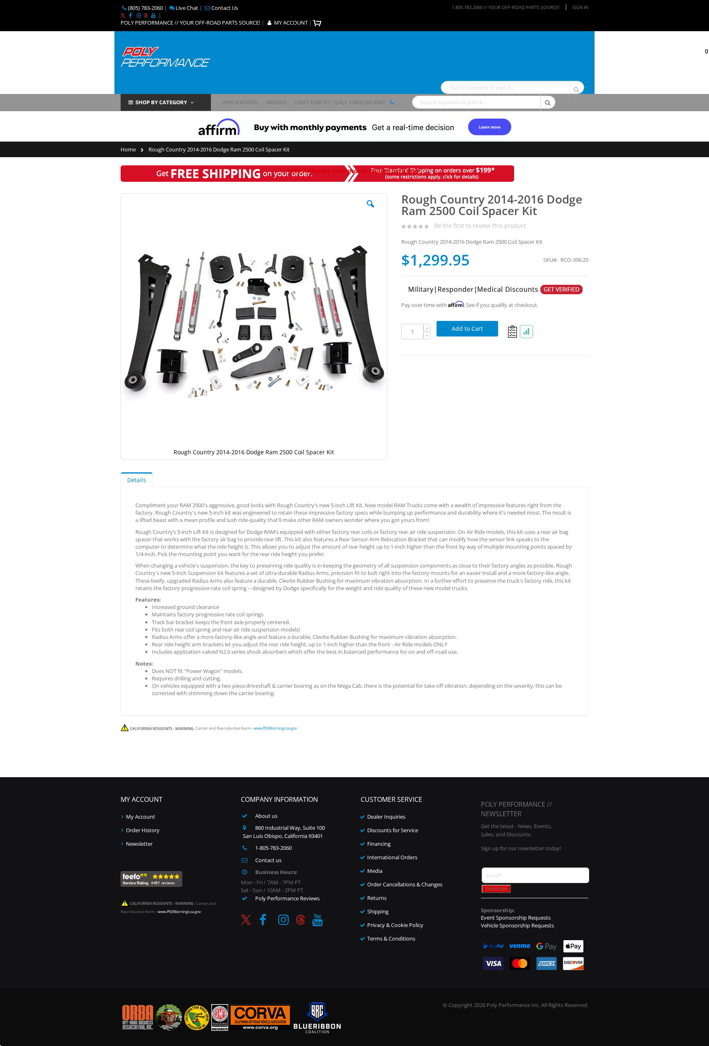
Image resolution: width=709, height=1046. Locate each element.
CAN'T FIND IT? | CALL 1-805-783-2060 (340, 102)
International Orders (392, 857)
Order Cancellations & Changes (404, 884)
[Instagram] (138, 15)
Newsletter (139, 843)
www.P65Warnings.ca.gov (275, 728)
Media (374, 870)
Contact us (268, 860)
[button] (370, 210)
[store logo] (165, 56)
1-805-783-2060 (273, 847)
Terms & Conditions (391, 938)
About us (266, 815)
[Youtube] (153, 15)
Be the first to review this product (480, 225)
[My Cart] (318, 22)
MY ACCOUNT (291, 22)
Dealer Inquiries (386, 816)
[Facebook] (130, 15)
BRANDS (276, 102)
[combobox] (512, 87)
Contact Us (224, 7)
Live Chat (187, 7)
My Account (140, 816)
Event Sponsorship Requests (516, 917)
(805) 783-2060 (145, 7)
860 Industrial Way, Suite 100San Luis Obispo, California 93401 (284, 832)
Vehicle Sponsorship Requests (517, 925)
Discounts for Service (392, 830)
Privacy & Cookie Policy (395, 925)
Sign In (580, 7)
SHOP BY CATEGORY (161, 102)
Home (128, 149)
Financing (379, 843)
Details (136, 480)
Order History (143, 830)
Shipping (378, 911)
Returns (377, 898)
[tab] (137, 479)
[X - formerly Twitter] (123, 15)
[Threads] (146, 15)
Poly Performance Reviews (287, 898)
